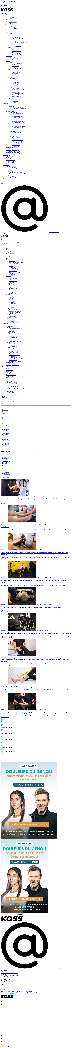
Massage (5, 445)
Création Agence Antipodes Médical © (9, 992)
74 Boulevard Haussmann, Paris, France (10, 1)
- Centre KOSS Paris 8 (9, 975)
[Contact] (2, 1046)
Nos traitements (6, 433)
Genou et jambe (6, 440)
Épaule (4, 442)
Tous (4, 428)
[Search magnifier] (2, 403)
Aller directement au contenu (7, 421)
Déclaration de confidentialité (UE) (26, 992)
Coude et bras (6, 435)
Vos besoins (6, 429)
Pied (4, 438)
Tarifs (33, 991)
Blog (31, 991)
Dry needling (6, 444)
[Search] (18, 243)
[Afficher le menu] (2, 240)
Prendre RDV (8, 1046)
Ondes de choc (6, 443)
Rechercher (3, 400)
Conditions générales (38, 992)
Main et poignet (6, 439)
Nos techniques (6, 432)
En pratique (6, 430)
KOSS (2, 991)
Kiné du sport (6, 434)
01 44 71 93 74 (5, 2)
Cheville (5, 437)
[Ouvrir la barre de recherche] (2, 183)
